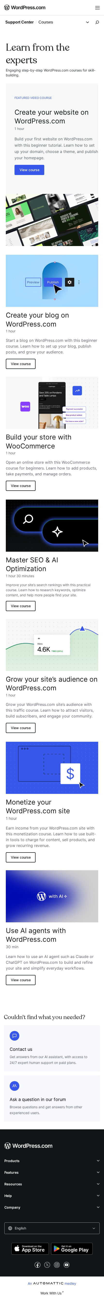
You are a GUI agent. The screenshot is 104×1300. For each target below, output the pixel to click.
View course (29, 170)
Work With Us (50, 1293)
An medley (52, 1283)
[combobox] (52, 1228)
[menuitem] (25, 8)
